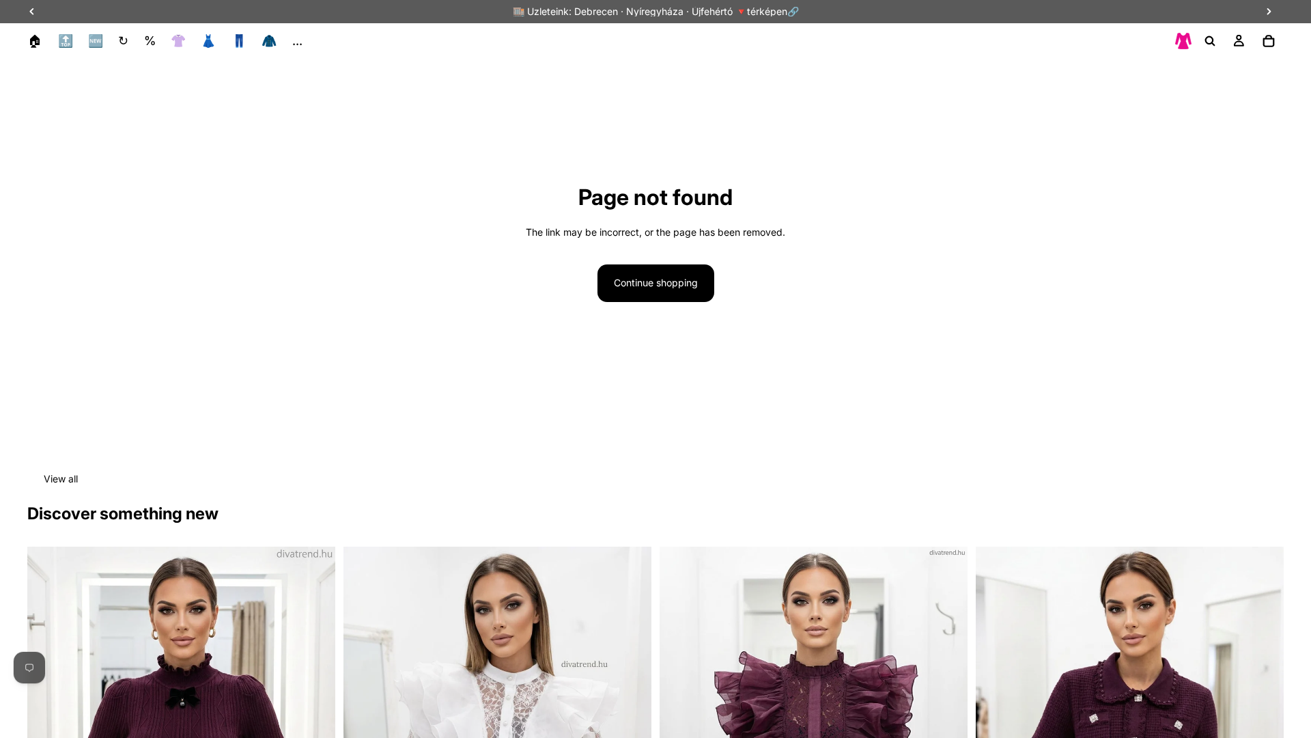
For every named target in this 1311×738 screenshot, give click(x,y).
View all (61, 478)
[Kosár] (1269, 41)
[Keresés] (1210, 41)
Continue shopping (656, 282)
